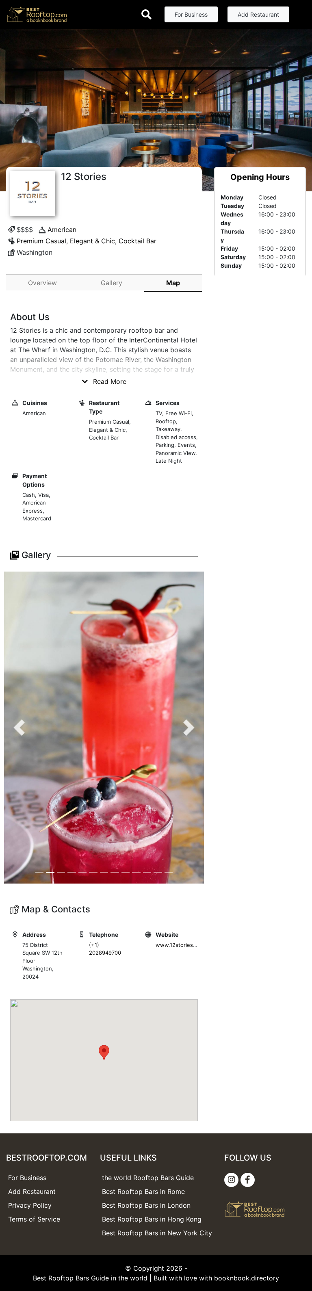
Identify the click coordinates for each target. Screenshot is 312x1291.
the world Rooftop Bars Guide (148, 1178)
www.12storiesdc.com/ (184, 945)
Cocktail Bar (137, 241)
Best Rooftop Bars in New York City (157, 1233)
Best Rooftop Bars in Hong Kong (152, 1219)
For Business (191, 14)
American (62, 229)
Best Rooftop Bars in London (146, 1205)
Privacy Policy (30, 1205)
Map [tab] (173, 283)
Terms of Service (34, 1219)
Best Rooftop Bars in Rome (143, 1191)
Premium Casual (41, 241)
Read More (108, 381)
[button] (19, 728)
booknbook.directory (246, 1278)
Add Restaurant (258, 14)
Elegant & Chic (92, 241)
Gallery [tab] (111, 283)
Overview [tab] (42, 283)
